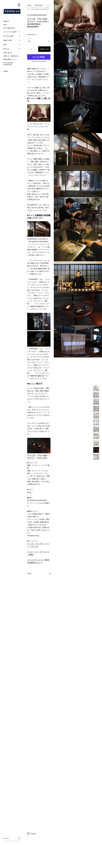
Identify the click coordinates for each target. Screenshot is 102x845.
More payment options (39, 61)
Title (29, 573)
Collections (39, 5)
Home (29, 5)
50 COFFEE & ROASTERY (38, 15)
